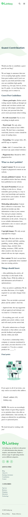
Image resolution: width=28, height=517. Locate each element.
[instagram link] (7, 461)
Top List (4, 488)
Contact (4, 479)
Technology (5, 496)
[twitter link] (3, 461)
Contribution (5, 477)
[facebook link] (11, 461)
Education (5, 494)
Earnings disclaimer (7, 475)
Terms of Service (16, 514)
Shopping (4, 492)
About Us (4, 473)
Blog (3, 471)
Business (4, 490)
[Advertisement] (14, 21)
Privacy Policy (6, 514)
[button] (19, 3)
